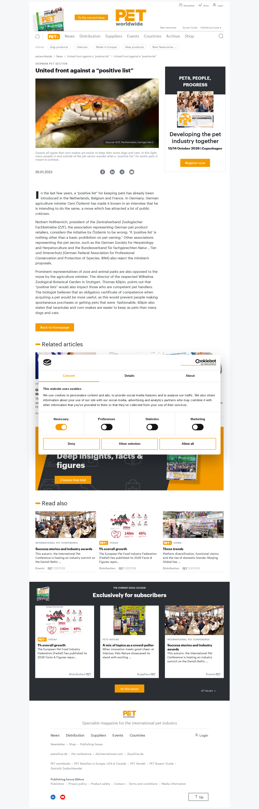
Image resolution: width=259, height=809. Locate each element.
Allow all (188, 444)
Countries (137, 735)
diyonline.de (135, 754)
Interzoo (82, 47)
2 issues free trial (73, 480)
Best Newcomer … (164, 47)
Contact (119, 783)
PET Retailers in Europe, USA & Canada (100, 763)
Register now (195, 163)
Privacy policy (77, 783)
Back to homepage (54, 327)
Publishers (57, 783)
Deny (71, 444)
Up (201, 797)
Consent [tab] (69, 375)
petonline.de (59, 754)
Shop (206, 5)
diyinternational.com (109, 754)
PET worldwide (60, 763)
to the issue (129, 689)
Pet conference (81, 754)
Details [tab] (130, 375)
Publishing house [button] (210, 27)
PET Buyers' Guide (162, 763)
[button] (102, 172)
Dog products (59, 47)
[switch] (107, 427)
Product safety (100, 783)
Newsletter (189, 5)
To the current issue (91, 17)
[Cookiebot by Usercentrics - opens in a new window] (198, 362)
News (59, 56)
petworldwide (43, 56)
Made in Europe (106, 47)
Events (118, 735)
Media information (173, 783)
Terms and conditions (143, 783)
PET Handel (137, 763)
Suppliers (98, 735)
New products (134, 47)
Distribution (75, 735)
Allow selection (129, 444)
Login (220, 5)
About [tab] (190, 375)
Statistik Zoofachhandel (66, 768)
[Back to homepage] (129, 714)
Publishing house (91, 744)
